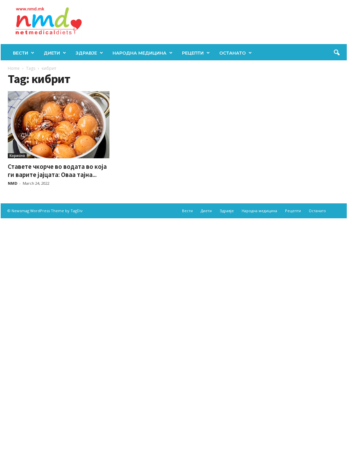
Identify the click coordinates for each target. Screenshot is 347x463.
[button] (336, 52)
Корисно (17, 155)
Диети (52, 53)
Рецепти (193, 53)
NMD (12, 183)
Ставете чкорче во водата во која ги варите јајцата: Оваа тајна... (57, 170)
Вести (20, 53)
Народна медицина (139, 53)
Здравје (86, 53)
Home (14, 68)
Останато (232, 53)
